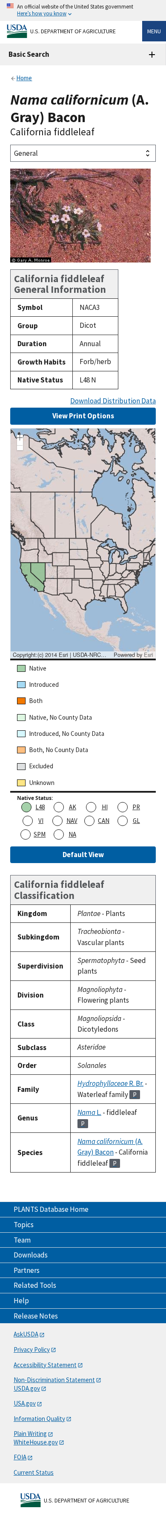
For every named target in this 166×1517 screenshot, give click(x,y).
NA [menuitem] (72, 834)
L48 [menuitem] (40, 807)
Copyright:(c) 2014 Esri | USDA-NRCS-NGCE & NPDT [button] (62, 654)
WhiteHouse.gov (36, 1442)
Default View (83, 854)
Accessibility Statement (45, 1365)
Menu (154, 31)
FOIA (20, 1457)
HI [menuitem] (105, 807)
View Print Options (83, 415)
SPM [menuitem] (40, 834)
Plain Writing (30, 1433)
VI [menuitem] (40, 821)
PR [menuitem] (136, 807)
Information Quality (39, 1419)
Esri (148, 655)
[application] (83, 543)
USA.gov (25, 1403)
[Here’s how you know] (83, 10)
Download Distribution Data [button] (113, 401)
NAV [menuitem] (71, 821)
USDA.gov (27, 1388)
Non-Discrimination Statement (54, 1380)
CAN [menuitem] (103, 821)
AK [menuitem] (72, 807)
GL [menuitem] (136, 821)
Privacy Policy (32, 1349)
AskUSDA (26, 1334)
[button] (20, 439)
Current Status (34, 1472)
